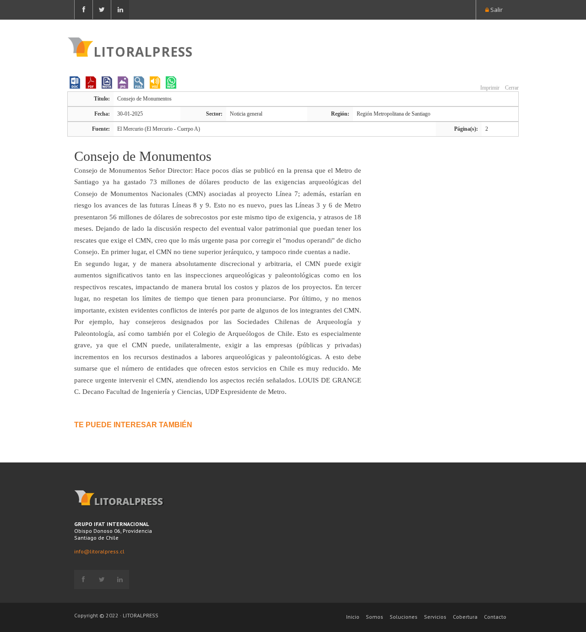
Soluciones (404, 616)
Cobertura (465, 616)
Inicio (352, 616)
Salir (496, 9)
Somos (374, 616)
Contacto (495, 616)
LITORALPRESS (143, 50)
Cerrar (511, 88)
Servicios (435, 616)
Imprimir (489, 88)
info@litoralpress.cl (99, 551)
